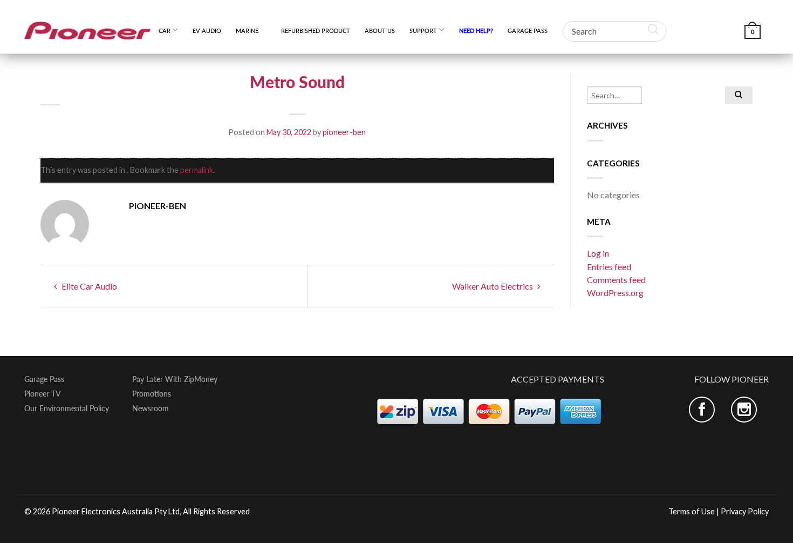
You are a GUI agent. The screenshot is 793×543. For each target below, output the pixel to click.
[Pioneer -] (87, 26)
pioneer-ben (344, 132)
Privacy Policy (745, 511)
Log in (598, 253)
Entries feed (609, 267)
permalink (196, 170)
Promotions (151, 394)
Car (164, 30)
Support (423, 30)
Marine (251, 30)
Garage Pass (528, 30)
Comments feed (616, 279)
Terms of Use (691, 511)
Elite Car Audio (88, 286)
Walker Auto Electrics (493, 286)
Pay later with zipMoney (174, 379)
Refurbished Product (315, 30)
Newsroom (150, 408)
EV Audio (207, 30)
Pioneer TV (42, 394)
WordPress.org (615, 292)
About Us (380, 30)
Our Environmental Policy (66, 408)
